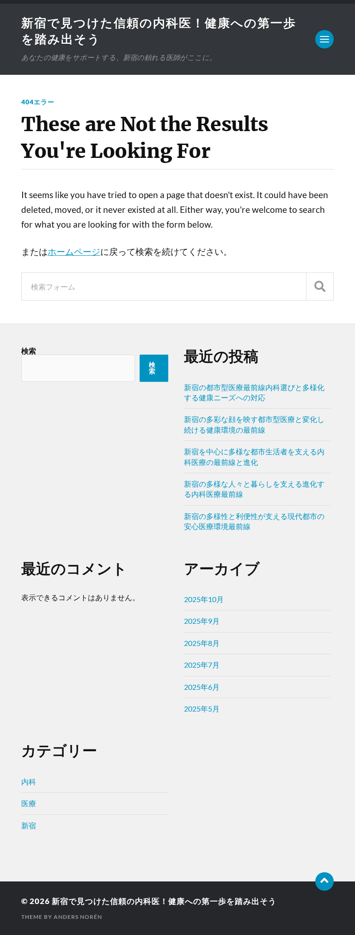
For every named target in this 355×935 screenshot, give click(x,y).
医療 (28, 803)
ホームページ (74, 252)
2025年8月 (202, 643)
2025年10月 (204, 599)
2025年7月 (202, 664)
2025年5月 (202, 708)
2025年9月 (202, 620)
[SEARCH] (320, 286)
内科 (28, 781)
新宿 (28, 825)
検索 (28, 350)
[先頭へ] (324, 881)
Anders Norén (78, 916)
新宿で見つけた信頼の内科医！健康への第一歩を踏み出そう (164, 901)
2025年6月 (202, 686)
